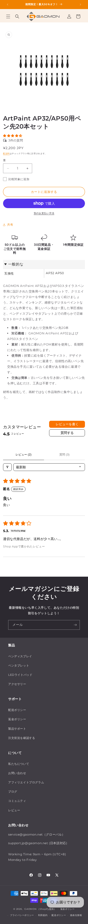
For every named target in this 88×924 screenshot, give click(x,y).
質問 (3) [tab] (64, 454)
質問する (67, 433)
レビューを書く (67, 424)
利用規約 (43, 915)
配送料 (6, 153)
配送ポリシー (59, 915)
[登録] (75, 625)
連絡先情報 (76, 915)
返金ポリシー (67, 909)
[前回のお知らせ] (7, 4)
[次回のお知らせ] (80, 4)
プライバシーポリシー (22, 915)
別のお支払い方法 (44, 213)
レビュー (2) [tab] (24, 454)
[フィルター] (7, 467)
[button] (8, 16)
